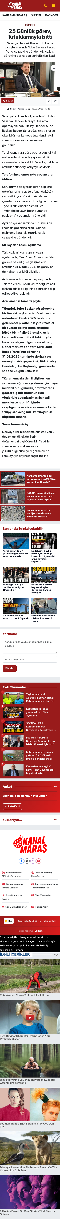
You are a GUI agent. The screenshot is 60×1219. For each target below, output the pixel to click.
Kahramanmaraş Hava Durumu (41, 874)
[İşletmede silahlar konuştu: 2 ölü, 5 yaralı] (16, 606)
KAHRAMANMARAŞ (14, 15)
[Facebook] (21, 861)
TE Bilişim (38, 931)
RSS (10, 921)
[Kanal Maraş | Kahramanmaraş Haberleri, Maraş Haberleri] (15, 5)
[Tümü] (55, 786)
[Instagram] (33, 861)
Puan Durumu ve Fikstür (12, 897)
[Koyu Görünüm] (45, 5)
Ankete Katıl (12, 806)
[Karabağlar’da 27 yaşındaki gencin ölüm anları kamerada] (16, 541)
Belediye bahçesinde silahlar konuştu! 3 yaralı (43, 618)
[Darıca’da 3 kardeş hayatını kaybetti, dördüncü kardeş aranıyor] (44, 575)
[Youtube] (38, 861)
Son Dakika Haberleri (16, 907)
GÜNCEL (36, 15)
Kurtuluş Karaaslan (18, 109)
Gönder (9, 668)
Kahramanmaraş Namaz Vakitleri (12, 886)
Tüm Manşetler (43, 895)
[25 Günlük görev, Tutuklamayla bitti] (30, 79)
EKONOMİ (51, 15)
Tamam (18, 950)
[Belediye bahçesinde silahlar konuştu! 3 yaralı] (44, 606)
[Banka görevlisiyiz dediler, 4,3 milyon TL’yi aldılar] (16, 575)
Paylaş (9, 101)
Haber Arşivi (42, 907)
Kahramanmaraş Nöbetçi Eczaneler (12, 874)
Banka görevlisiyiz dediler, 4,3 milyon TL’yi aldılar (13, 587)
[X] (27, 861)
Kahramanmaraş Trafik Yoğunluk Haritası (44, 886)
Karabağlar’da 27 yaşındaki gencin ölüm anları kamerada (15, 554)
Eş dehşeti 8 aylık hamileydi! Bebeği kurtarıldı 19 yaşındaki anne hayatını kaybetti (43, 556)
